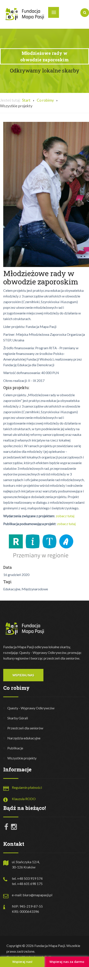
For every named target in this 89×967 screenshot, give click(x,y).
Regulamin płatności (27, 787)
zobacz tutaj (65, 516)
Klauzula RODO (24, 799)
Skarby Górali (17, 718)
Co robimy (45, 100)
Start (26, 100)
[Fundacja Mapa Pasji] (24, 14)
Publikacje (15, 748)
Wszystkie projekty (22, 758)
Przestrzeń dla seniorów (25, 728)
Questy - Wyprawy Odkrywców (30, 708)
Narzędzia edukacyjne (23, 738)
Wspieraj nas (23, 675)
